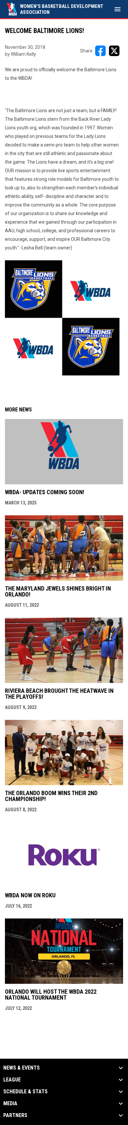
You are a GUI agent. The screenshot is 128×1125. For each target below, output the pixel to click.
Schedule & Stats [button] (25, 1091)
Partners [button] (15, 1115)
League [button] (12, 1079)
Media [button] (10, 1103)
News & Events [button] (21, 1068)
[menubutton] (117, 9)
